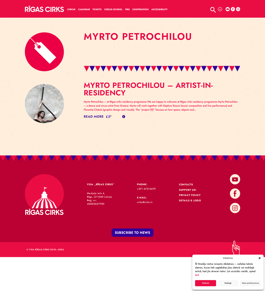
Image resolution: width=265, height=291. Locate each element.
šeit (197, 275)
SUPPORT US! (187, 190)
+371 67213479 (146, 189)
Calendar (84, 9)
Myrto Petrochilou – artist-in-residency (148, 89)
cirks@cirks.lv (145, 202)
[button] (259, 258)
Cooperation (140, 9)
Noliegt (228, 283)
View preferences (250, 283)
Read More (94, 116)
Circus (71, 9)
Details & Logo (190, 200)
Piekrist (205, 283)
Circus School (113, 9)
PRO (127, 9)
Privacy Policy (190, 195)
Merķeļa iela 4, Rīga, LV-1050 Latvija (99, 195)
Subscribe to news (132, 232)
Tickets (97, 9)
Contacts (186, 184)
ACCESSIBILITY (159, 9)
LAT (220, 9)
